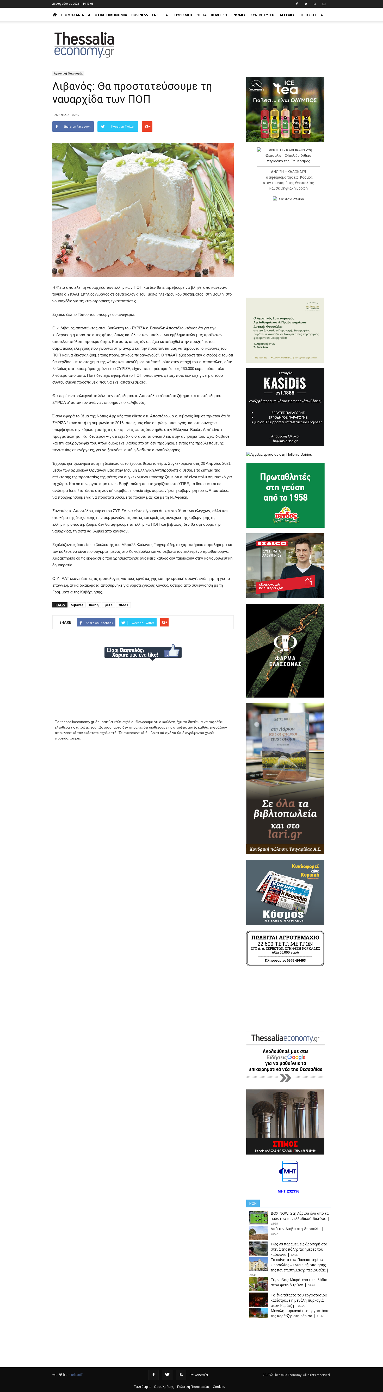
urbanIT (77, 1374)
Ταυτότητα (142, 1386)
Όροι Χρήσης (164, 1386)
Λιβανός (77, 605)
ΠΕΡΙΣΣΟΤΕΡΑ (311, 14)
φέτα (108, 605)
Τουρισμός (182, 14)
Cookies (219, 1386)
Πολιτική (219, 14)
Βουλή (94, 605)
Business (139, 14)
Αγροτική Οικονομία (107, 14)
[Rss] (181, 1375)
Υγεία (202, 14)
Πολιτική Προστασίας (193, 1386)
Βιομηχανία (72, 14)
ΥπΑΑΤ (123, 605)
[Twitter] (167, 1375)
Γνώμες (238, 14)
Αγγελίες (287, 14)
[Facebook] (153, 1375)
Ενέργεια (160, 14)
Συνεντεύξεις (262, 14)
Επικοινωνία (199, 1375)
